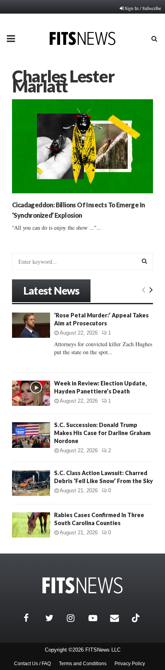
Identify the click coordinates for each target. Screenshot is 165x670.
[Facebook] (32, 618)
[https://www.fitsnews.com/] (82, 585)
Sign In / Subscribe (143, 8)
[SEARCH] (144, 261)
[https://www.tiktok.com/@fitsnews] (136, 618)
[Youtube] (97, 618)
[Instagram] (76, 618)
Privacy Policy (130, 663)
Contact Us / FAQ (32, 663)
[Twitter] (54, 618)
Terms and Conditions (83, 663)
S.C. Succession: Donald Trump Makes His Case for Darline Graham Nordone (102, 432)
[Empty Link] (144, 289)
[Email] (119, 618)
